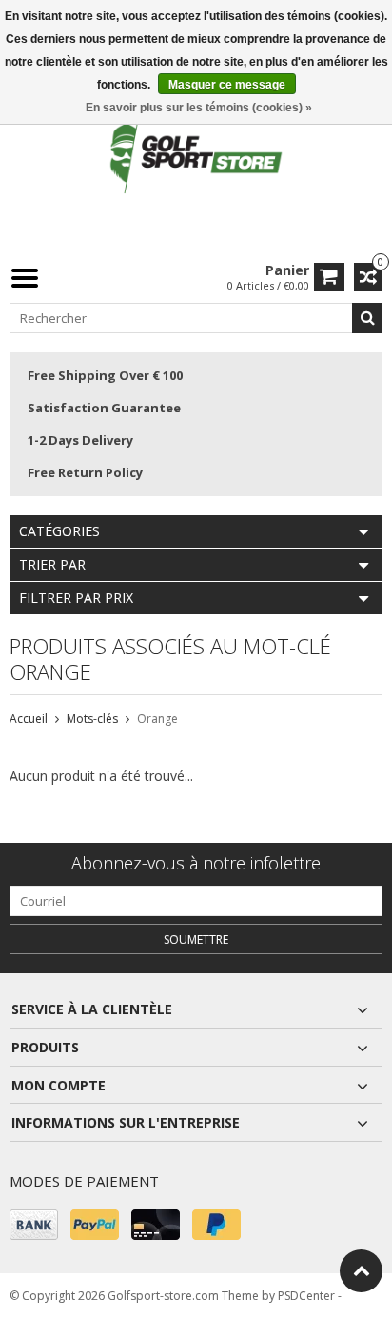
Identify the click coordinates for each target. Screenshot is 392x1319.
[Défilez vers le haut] (361, 1270)
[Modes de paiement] (34, 1224)
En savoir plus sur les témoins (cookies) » (199, 107)
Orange (157, 718)
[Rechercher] (367, 318)
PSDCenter (306, 1296)
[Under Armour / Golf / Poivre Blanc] (196, 157)
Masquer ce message (226, 84)
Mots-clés (92, 718)
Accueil (29, 718)
